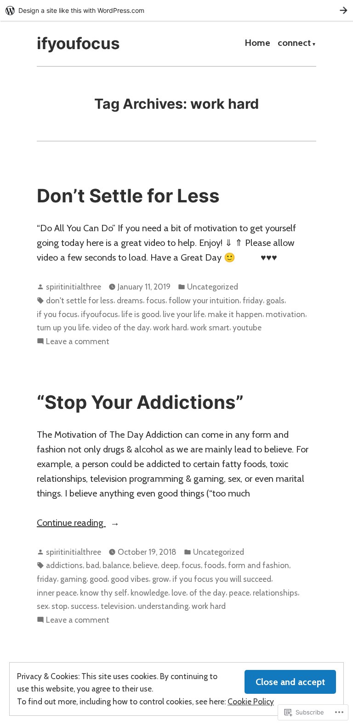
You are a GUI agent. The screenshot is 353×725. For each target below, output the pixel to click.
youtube (247, 327)
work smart (209, 327)
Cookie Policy (251, 701)
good (99, 579)
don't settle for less (80, 300)
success (84, 606)
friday (253, 300)
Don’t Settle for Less (128, 195)
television (118, 606)
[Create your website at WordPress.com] (176, 10)
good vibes (130, 579)
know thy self (103, 592)
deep (169, 565)
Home (257, 43)
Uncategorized (212, 286)
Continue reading (71, 523)
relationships (275, 592)
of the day (207, 592)
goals (275, 300)
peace (239, 592)
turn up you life (63, 327)
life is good (140, 314)
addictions (64, 565)
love (178, 592)
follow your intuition (204, 300)
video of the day (121, 327)
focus (155, 300)
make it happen (235, 314)
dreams (130, 300)
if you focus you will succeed (221, 579)
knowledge (149, 592)
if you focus (57, 314)
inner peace (57, 592)
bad (92, 565)
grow (160, 579)
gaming (73, 579)
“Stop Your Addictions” (140, 402)
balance (116, 565)
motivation (285, 314)
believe (145, 565)
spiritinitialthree (73, 286)
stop (59, 606)
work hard (170, 327)
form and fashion (258, 565)
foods (214, 565)
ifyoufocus (78, 43)
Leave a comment (77, 342)
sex (42, 606)
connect (294, 43)
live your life (184, 314)
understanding (163, 606)
